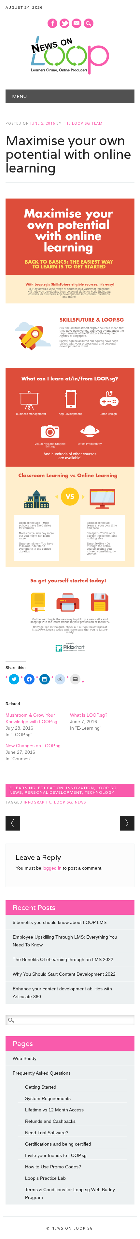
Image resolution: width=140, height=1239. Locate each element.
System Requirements (48, 1098)
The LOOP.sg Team (83, 123)
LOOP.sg (107, 788)
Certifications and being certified (58, 1144)
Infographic (37, 802)
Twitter (64, 23)
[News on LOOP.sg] (70, 73)
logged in (52, 868)
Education (50, 788)
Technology (99, 792)
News (15, 792)
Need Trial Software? (46, 1132)
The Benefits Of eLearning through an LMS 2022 (63, 959)
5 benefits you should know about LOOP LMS (59, 922)
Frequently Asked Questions (42, 1073)
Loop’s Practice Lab (45, 1178)
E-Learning (22, 788)
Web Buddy (24, 1058)
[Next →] (127, 823)
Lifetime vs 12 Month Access (54, 1109)
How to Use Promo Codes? (53, 1166)
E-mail (76, 24)
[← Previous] (13, 823)
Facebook (52, 23)
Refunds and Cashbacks (50, 1121)
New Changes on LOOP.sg (33, 745)
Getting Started (40, 1087)
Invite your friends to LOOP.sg (56, 1155)
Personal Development (53, 792)
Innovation (80, 788)
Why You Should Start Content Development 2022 (64, 974)
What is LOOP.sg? (88, 715)
